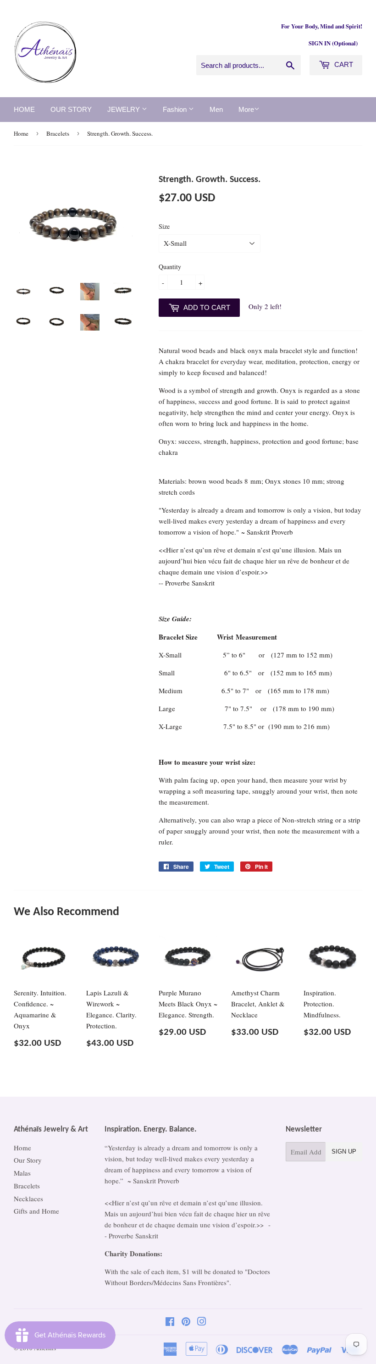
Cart (342, 64)
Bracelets (57, 133)
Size (164, 226)
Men (216, 109)
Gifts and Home (36, 1210)
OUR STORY (71, 109)
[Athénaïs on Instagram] (201, 1322)
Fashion (175, 109)
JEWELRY (124, 109)
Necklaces (28, 1198)
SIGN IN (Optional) (333, 43)
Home (21, 133)
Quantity (170, 266)
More (246, 109)
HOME (24, 109)
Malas (22, 1172)
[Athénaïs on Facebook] (170, 1322)
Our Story (28, 1160)
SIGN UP (344, 1151)
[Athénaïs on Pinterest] (186, 1322)
